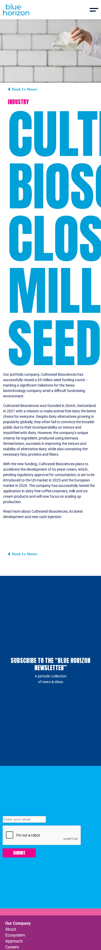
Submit (19, 853)
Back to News (24, 89)
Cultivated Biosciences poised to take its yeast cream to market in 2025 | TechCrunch (46, 522)
